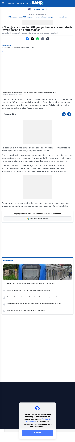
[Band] (37, 3)
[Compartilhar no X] (32, 38)
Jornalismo (10, 3)
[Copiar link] (47, 38)
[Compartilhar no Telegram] (69, 114)
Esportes (19, 3)
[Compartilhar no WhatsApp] (37, 38)
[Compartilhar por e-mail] (42, 38)
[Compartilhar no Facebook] (27, 38)
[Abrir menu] (3, 3)
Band (31, 14)
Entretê (25, 3)
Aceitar (37, 433)
